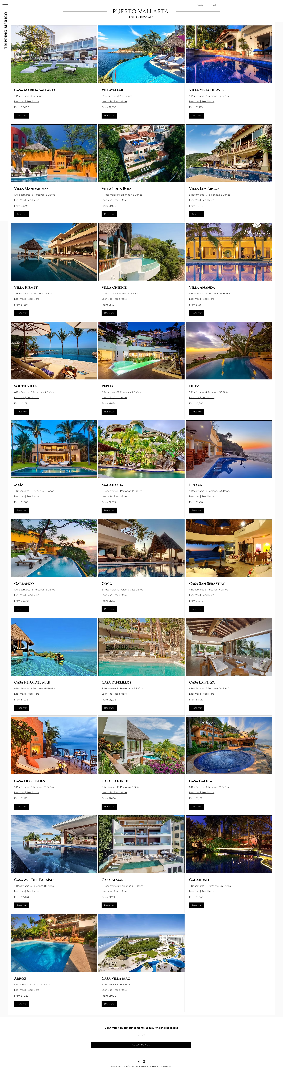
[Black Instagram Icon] (144, 1061)
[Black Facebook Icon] (138, 1061)
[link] (54, 90)
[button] (5, 5)
